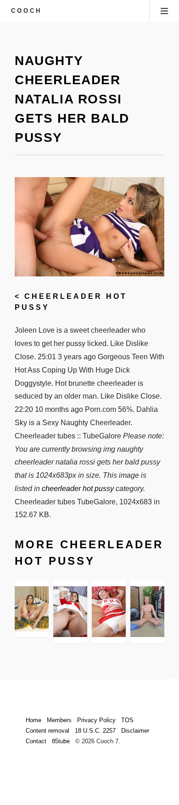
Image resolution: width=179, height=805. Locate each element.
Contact (36, 741)
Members (59, 720)
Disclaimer (135, 730)
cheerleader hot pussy (78, 488)
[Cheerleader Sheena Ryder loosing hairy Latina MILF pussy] (70, 611)
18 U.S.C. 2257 (95, 730)
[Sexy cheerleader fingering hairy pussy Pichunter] (32, 609)
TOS (127, 720)
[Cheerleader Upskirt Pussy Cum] (109, 611)
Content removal (47, 730)
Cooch (26, 10)
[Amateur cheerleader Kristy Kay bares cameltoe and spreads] (147, 611)
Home (33, 720)
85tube (61, 741)
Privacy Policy (96, 720)
